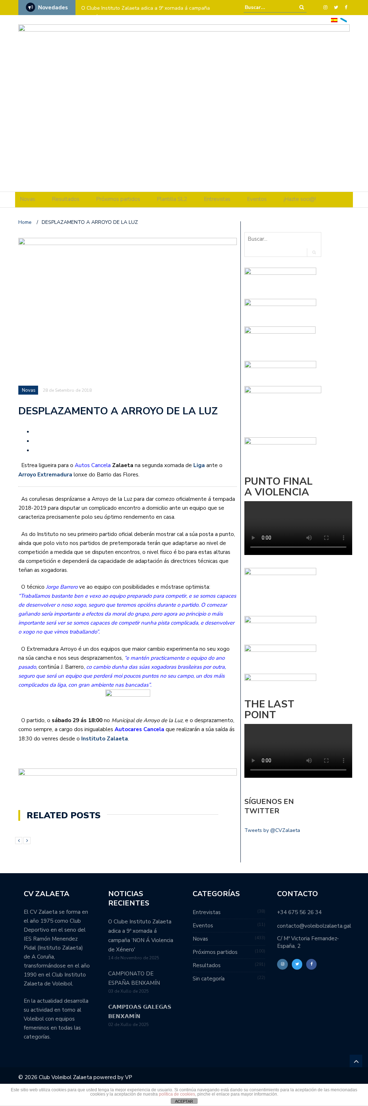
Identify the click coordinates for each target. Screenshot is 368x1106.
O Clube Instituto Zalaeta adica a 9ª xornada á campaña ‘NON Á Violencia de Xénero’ (145, 13)
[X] (336, 7)
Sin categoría (209, 978)
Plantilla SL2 (172, 199)
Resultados (65, 199)
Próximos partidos (118, 199)
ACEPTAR (184, 1101)
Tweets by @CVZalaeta (272, 830)
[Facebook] (346, 7)
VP (128, 1077)
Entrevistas (217, 199)
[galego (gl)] (343, 19)
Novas (27, 199)
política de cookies (177, 1094)
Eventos (257, 199)
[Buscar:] (267, 7)
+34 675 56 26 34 (299, 912)
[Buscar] (301, 7)
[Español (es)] (334, 19)
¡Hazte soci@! (300, 199)
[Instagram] (325, 7)
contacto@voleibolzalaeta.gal (314, 925)
